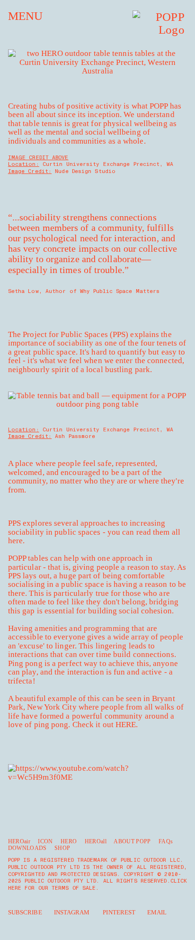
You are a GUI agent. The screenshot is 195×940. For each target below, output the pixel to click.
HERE (125, 724)
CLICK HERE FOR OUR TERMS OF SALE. (97, 884)
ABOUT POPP (132, 841)
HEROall (95, 841)
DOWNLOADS (27, 848)
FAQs (166, 841)
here (15, 540)
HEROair (19, 841)
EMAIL (157, 912)
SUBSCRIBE (25, 912)
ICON (45, 841)
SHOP (62, 848)
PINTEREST (119, 912)
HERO (69, 841)
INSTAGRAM (72, 912)
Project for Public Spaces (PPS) (75, 334)
